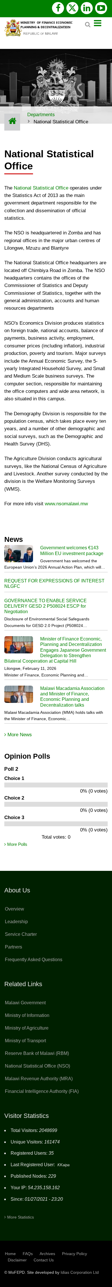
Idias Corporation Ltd (80, 1272)
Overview (14, 909)
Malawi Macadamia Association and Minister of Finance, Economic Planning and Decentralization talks (72, 696)
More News (19, 734)
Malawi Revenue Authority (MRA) (39, 1078)
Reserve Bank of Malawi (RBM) (37, 1053)
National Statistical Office (41, 188)
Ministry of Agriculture (27, 1028)
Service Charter (21, 934)
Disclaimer (17, 1260)
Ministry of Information (27, 1015)
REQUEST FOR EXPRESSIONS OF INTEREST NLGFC (54, 583)
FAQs (28, 1254)
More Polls (17, 844)
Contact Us (44, 1260)
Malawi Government (25, 1002)
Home (10, 1254)
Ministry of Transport (25, 1040)
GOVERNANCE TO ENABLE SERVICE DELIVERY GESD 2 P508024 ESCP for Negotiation (45, 606)
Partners (13, 946)
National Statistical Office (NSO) (37, 1066)
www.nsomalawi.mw (66, 503)
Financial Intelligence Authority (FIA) (42, 1091)
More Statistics (20, 1217)
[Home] (40, 27)
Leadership (16, 921)
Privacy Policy (74, 1254)
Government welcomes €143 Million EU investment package (71, 550)
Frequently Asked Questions (33, 959)
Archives (47, 1254)
